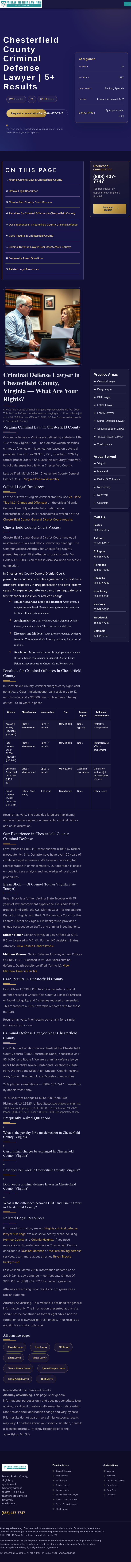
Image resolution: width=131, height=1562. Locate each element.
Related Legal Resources (24, 269)
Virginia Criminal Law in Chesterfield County (35, 179)
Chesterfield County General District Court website (37, 519)
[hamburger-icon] (127, 4)
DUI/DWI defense (32, 1251)
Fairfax (98, 525)
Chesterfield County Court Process (30, 202)
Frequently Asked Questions (26, 258)
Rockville (99, 578)
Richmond (100, 564)
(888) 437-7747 (104, 179)
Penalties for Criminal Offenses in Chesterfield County (42, 213)
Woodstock (101, 617)
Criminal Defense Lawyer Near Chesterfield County (39, 247)
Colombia (99, 631)
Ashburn (99, 538)
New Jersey (101, 591)
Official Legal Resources (23, 191)
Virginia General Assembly (41, 479)
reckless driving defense (65, 1251)
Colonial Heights (42, 1239)
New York (99, 604)
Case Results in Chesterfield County (31, 235)
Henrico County (13, 1239)
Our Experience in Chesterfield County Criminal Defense (43, 224)
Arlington (99, 551)
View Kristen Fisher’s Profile (35, 946)
